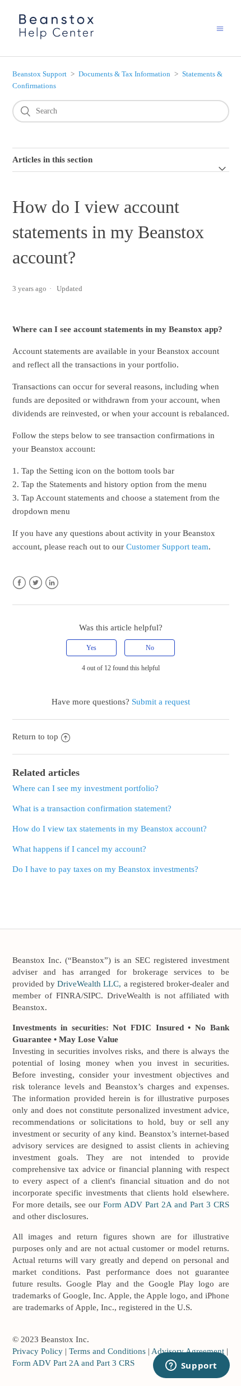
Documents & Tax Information (124, 74)
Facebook (19, 583)
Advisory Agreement (187, 1351)
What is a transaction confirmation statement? (92, 808)
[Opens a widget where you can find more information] (191, 1366)
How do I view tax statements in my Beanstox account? (109, 828)
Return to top (35, 736)
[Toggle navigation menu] (220, 28)
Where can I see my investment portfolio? (85, 788)
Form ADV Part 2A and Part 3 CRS (166, 1204)
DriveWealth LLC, (89, 983)
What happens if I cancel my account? (79, 848)
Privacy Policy (37, 1351)
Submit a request (161, 701)
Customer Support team (167, 546)
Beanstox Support (39, 74)
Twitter (36, 583)
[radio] (91, 647)
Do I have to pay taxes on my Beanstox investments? (105, 869)
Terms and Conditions (107, 1351)
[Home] (56, 40)
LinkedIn (52, 583)
